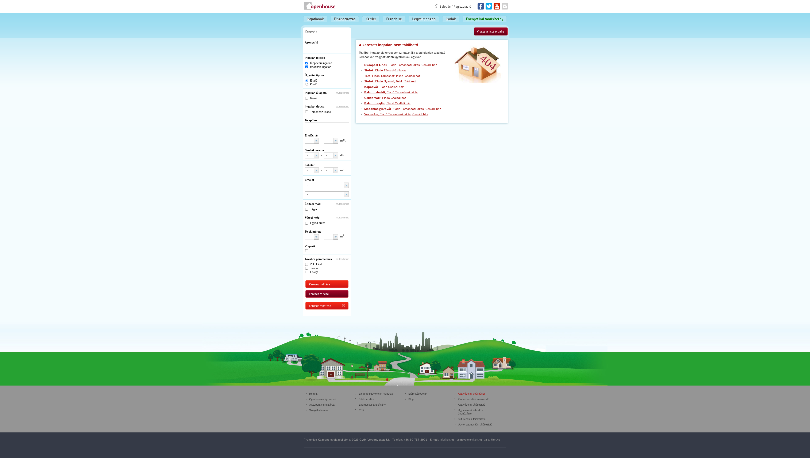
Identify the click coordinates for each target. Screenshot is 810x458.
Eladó (313, 80)
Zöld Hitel (316, 264)
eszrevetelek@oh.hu (469, 439)
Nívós (313, 98)
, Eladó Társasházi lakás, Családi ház (400, 65)
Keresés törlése (319, 294)
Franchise (394, 19)
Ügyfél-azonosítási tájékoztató (475, 424)
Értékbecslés (366, 399)
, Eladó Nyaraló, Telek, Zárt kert (390, 81)
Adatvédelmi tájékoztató (471, 404)
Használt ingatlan (320, 66)
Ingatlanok (315, 19)
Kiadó (313, 84)
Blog (411, 399)
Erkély (314, 272)
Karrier (371, 19)
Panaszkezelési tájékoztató (473, 399)
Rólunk (313, 393)
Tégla (313, 209)
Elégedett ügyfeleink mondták (376, 393)
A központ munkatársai (322, 404)
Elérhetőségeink (417, 393)
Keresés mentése (320, 306)
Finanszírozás (344, 19)
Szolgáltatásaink (318, 410)
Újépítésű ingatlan (321, 63)
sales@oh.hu (492, 439)
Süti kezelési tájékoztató (472, 419)
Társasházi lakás (320, 111)
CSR (361, 410)
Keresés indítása (319, 284)
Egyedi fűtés (317, 223)
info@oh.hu (447, 439)
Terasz (314, 268)
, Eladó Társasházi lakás (385, 70)
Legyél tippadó (424, 19)
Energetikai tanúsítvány (484, 19)
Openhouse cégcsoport (322, 399)
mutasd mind (342, 92)
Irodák (451, 19)
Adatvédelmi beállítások (471, 393)
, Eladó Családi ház (384, 87)
